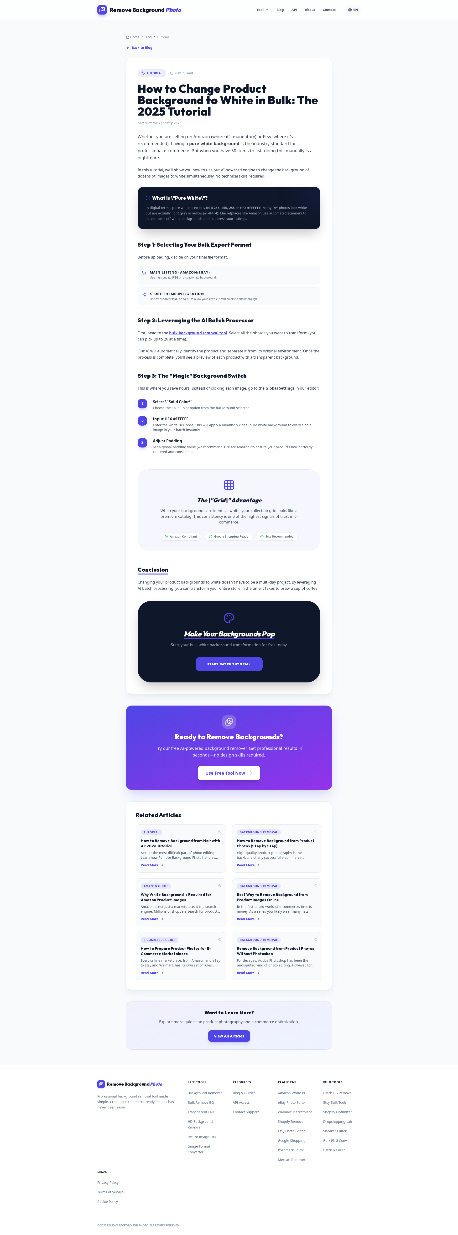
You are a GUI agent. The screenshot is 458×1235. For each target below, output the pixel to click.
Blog (280, 9)
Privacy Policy (108, 1182)
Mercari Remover (291, 1159)
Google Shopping (292, 1140)
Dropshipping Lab (337, 1121)
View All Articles (229, 1036)
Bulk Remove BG (201, 1102)
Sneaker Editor (335, 1131)
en (355, 9)
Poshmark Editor (291, 1150)
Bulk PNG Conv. (335, 1140)
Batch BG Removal (337, 1093)
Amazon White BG (292, 1093)
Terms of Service (110, 1192)
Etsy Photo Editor (291, 1131)
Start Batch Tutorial (229, 664)
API (294, 9)
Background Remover (205, 1093)
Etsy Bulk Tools (335, 1102)
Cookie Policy (107, 1201)
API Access (241, 1102)
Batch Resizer (334, 1150)
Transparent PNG (201, 1112)
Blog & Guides (244, 1093)
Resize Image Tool (202, 1136)
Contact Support (246, 1112)
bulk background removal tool (198, 332)
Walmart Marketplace (295, 1112)
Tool (260, 9)
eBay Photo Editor (292, 1102)
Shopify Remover (291, 1121)
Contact (329, 9)
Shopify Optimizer (337, 1112)
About (310, 9)
